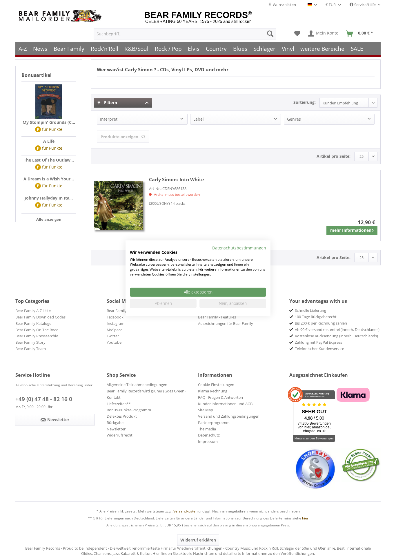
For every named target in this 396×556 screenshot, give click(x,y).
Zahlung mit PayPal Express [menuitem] (318, 342)
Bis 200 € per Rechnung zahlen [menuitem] (321, 323)
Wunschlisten (284, 4)
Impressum (208, 441)
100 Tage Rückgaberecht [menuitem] (316, 316)
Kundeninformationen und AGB (225, 403)
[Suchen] (270, 33)
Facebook (115, 317)
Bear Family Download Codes (40, 317)
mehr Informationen (350, 230)
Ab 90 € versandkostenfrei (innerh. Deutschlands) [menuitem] (337, 329)
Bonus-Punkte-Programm (129, 409)
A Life (49, 141)
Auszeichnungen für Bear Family (225, 323)
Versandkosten (185, 511)
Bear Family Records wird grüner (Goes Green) (146, 391)
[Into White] (118, 205)
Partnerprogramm (214, 422)
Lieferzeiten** (119, 403)
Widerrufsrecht (119, 435)
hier (305, 518)
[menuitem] (185, 33)
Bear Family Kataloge (33, 323)
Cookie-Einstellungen (216, 384)
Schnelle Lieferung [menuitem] (310, 310)
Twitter (113, 335)
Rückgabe (115, 422)
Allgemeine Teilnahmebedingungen (137, 384)
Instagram (115, 323)
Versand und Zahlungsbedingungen (228, 416)
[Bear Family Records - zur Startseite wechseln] (61, 16)
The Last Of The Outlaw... (49, 160)
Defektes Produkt (122, 416)
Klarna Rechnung (212, 391)
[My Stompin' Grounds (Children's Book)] (48, 101)
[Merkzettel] (297, 33)
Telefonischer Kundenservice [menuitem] (319, 348)
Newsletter (116, 429)
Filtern (110, 102)
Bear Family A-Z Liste (33, 310)
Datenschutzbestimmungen (239, 247)
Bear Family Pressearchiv (36, 335)
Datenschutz (209, 435)
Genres (294, 119)
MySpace (114, 329)
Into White (176, 179)
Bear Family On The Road (37, 329)
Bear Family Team (30, 348)
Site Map (205, 409)
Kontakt (114, 397)
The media (207, 429)
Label (198, 119)
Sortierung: (304, 102)
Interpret (108, 119)
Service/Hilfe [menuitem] (365, 4)
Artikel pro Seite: (333, 156)
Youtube (114, 342)
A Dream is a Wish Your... (48, 179)
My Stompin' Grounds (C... (49, 122)
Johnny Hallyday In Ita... (49, 198)
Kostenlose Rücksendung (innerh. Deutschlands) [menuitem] (336, 335)
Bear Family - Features (217, 317)
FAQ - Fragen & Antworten (220, 397)
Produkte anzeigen (119, 137)
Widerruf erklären (198, 540)
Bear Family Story (30, 342)
